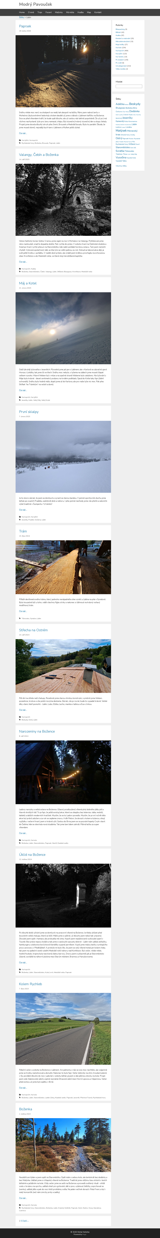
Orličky (132, 135)
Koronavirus (133, 121)
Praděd (31, 520)
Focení (49, 12)
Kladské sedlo (63, 843)
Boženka (38, 143)
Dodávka (134, 111)
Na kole (34, 840)
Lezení (123, 127)
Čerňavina (119, 112)
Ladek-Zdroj (49, 1097)
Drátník (125, 115)
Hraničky (138, 115)
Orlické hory (125, 135)
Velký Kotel (45, 400)
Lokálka (129, 127)
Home (22, 12)
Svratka (120, 151)
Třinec (125, 154)
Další (25, 1221)
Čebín (42, 271)
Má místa (70, 12)
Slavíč (138, 144)
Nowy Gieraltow (95, 1208)
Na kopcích (33, 140)
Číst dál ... (23, 133)
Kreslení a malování (123, 38)
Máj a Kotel (28, 283)
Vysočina (121, 157)
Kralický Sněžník (64, 1208)
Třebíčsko (119, 154)
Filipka (131, 115)
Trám (23, 531)
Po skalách (120, 60)
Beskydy (25, 720)
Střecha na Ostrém (33, 630)
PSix (133, 142)
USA (129, 154)
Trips (39, 12)
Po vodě (119, 63)
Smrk (80, 1208)
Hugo (84, 1234)
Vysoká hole (131, 158)
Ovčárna (38, 520)
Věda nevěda (120, 69)
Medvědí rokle (87, 271)
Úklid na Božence (32, 854)
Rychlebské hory (28, 143)
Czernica (22, 1210)
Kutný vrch (49, 972)
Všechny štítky (121, 166)
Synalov (33, 618)
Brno (135, 108)
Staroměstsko (34, 271)
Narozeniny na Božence (37, 731)
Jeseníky (25, 400)
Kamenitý (120, 121)
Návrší (54, 843)
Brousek (45, 143)
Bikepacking (120, 29)
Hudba (81, 12)
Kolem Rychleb (30, 984)
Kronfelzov (77, 271)
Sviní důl (133, 148)
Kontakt (97, 12)
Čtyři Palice (126, 112)
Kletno (85, 1208)
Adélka (120, 104)
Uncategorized (121, 66)
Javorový (119, 118)
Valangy (49, 271)
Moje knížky (120, 44)
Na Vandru (120, 57)
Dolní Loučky (119, 115)
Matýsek (121, 131)
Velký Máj (37, 400)
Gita (134, 115)
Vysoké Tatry (121, 161)
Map (89, 12)
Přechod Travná (86, 1097)
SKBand (60, 271)
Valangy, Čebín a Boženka (39, 154)
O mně (31, 12)
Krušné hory (128, 124)
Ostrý (31, 720)
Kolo (126, 121)
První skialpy (29, 411)
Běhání (118, 32)
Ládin (58, 143)
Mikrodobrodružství (123, 41)
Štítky (21, 17)
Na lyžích (25, 140)
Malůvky (59, 12)
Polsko (131, 139)
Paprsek (25, 26)
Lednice (118, 127)
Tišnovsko (25, 618)
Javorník (77, 1097)
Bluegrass (68, 271)
